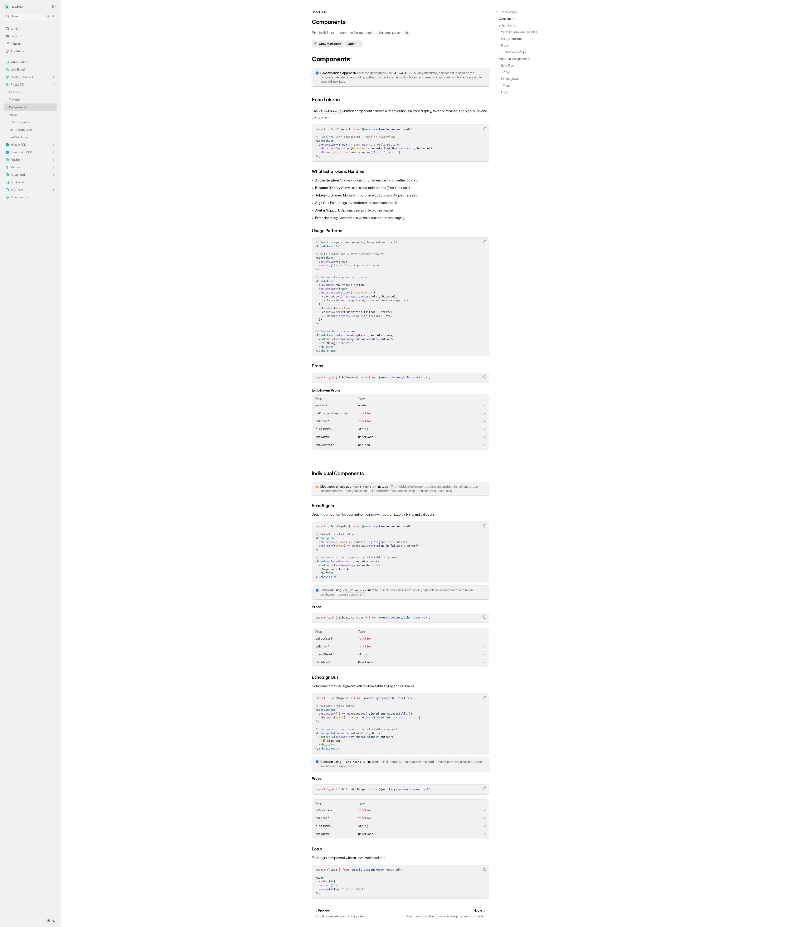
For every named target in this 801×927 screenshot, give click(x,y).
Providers (17, 159)
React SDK (18, 84)
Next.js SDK (18, 144)
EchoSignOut (325, 677)
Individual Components (338, 473)
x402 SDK (17, 189)
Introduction (19, 62)
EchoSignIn (323, 505)
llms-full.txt (18, 51)
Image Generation (21, 129)
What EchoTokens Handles (338, 171)
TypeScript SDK (21, 152)
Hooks (13, 114)
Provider (14, 99)
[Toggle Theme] (51, 921)
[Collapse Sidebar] (54, 6)
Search (32, 16)
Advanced (18, 174)
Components (17, 107)
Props (317, 366)
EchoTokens (326, 99)
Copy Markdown (330, 43)
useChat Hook (18, 137)
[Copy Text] (484, 128)
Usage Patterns (327, 230)
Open (351, 43)
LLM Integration (19, 122)
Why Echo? (18, 69)
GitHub (15, 28)
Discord (16, 36)
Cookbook (17, 182)
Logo (317, 849)
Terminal (16, 43)
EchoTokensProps (326, 390)
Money (15, 167)
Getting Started (22, 77)
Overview (15, 92)
